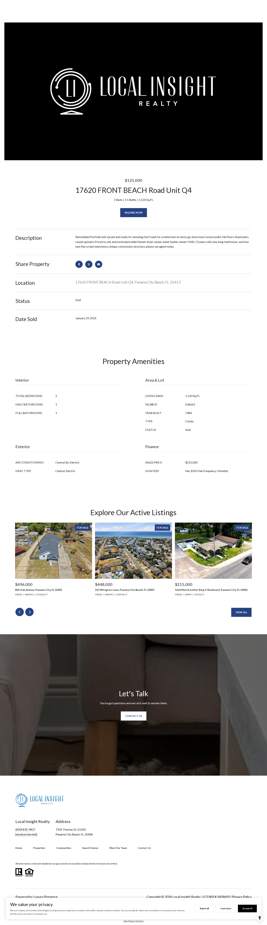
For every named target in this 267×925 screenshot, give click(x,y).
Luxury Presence (45, 897)
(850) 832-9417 (25, 829)
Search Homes (90, 847)
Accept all (247, 908)
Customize (225, 908)
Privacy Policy (242, 897)
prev (19, 612)
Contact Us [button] (133, 715)
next (29, 612)
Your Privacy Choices (133, 921)
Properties (39, 847)
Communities (63, 847)
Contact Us (144, 847)
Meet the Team (118, 847)
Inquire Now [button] (134, 212)
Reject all (204, 908)
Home (18, 847)
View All (241, 612)
